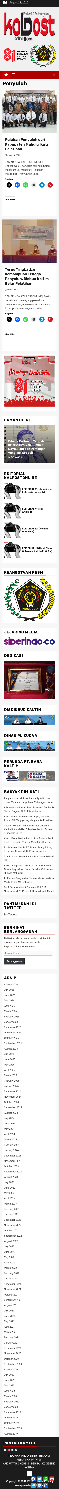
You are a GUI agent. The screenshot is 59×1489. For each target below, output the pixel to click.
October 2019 (11, 1423)
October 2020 (11, 1358)
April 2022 (9, 1262)
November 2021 (12, 1289)
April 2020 (9, 1390)
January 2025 (11, 1086)
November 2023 (12, 1160)
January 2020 (11, 1406)
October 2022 (11, 1230)
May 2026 (9, 1000)
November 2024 (12, 1096)
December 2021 (12, 1284)
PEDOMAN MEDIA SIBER (22, 1455)
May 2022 (9, 1257)
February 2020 (11, 1401)
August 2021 (11, 1305)
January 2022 (11, 1278)
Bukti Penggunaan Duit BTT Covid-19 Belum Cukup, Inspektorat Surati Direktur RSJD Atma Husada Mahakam (28, 869)
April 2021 (9, 1326)
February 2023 (11, 1209)
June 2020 (9, 1380)
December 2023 (12, 1155)
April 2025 (9, 1070)
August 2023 (11, 1177)
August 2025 (11, 1048)
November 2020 (12, 1353)
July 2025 (9, 1054)
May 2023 (9, 1193)
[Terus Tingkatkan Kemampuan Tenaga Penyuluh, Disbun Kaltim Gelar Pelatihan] (29, 241)
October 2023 (11, 1166)
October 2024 (11, 1102)
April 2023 (9, 1198)
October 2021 (11, 1294)
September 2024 (13, 1107)
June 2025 (9, 1059)
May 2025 (9, 1064)
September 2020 (13, 1364)
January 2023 (11, 1214)
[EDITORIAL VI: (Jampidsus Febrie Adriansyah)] (12, 491)
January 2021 (11, 1342)
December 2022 (12, 1219)
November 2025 (12, 1032)
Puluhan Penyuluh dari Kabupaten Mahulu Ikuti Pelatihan (26, 144)
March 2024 (10, 1139)
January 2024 (11, 1150)
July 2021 (9, 1310)
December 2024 (12, 1091)
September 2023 (13, 1171)
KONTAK (29, 1467)
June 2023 (9, 1187)
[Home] (6, 75)
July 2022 (9, 1246)
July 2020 (9, 1374)
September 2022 (13, 1235)
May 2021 (9, 1321)
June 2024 (9, 1123)
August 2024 (11, 1112)
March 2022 (10, 1267)
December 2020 (12, 1348)
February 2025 (11, 1080)
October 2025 (11, 1038)
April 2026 (9, 1005)
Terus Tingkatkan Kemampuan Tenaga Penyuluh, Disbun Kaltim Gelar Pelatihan (27, 276)
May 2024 (9, 1128)
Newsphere (21, 1485)
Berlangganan (14, 961)
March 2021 (10, 1332)
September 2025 (13, 1043)
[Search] (54, 75)
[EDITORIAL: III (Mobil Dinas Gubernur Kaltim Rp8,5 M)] (12, 550)
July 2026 (9, 989)
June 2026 (9, 995)
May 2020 (9, 1385)
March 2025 (10, 1075)
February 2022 (11, 1273)
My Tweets (10, 914)
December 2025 (12, 1027)
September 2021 (13, 1299)
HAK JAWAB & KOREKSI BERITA (21, 1463)
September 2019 (13, 1428)
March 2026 (10, 1011)
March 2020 (10, 1396)
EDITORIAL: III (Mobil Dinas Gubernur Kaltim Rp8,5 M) (37, 550)
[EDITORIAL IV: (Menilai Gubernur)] (12, 530)
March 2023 (10, 1203)
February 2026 (11, 1016)
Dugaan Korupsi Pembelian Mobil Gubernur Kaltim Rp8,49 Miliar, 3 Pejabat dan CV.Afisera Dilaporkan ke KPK (28, 829)
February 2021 (11, 1337)
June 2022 (9, 1251)
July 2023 (9, 1182)
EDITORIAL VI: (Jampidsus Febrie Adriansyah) (37, 491)
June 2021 (9, 1316)
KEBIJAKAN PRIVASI (29, 1459)
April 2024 (9, 1134)
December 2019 (12, 1412)
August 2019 (11, 1433)
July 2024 (9, 1118)
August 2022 (11, 1241)
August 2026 (11, 984)
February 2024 (11, 1144)
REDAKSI (44, 1455)
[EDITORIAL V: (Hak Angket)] (12, 510)
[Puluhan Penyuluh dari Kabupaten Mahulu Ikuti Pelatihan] (29, 111)
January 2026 (11, 1021)
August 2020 (11, 1369)
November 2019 (12, 1417)
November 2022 (12, 1225)
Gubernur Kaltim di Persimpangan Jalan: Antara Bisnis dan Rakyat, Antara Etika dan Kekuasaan (29, 447)
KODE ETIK (48, 1463)
